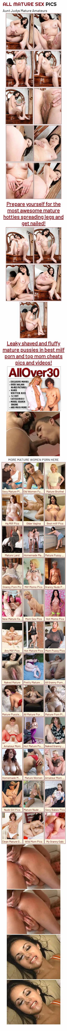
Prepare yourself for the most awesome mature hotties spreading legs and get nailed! (33, 213)
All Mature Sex (30, 4)
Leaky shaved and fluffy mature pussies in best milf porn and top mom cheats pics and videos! (33, 353)
